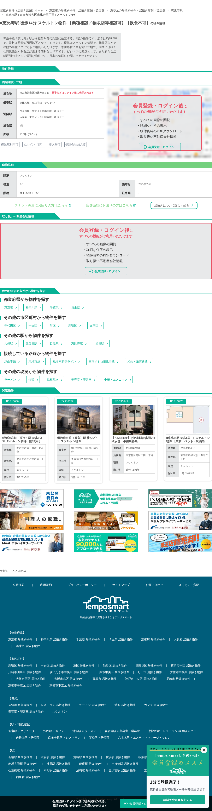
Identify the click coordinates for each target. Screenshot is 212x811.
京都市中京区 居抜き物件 (24, 685)
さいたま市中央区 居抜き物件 (68, 672)
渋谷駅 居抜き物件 (53, 757)
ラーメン (10, 379)
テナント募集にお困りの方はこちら (42, 205)
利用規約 (46, 584)
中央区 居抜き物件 (53, 665)
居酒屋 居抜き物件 (20, 705)
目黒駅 (54, 343)
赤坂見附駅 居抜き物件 (23, 763)
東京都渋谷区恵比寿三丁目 (35, 92)
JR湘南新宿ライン (64, 361)
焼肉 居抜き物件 (125, 705)
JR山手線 (37, 102)
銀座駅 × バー (187, 731)
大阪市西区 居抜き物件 (31, 678)
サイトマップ (121, 584)
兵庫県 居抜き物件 (28, 646)
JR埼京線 (34, 361)
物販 (31, 379)
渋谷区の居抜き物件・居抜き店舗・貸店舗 (137, 10)
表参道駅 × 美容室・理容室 (122, 731)
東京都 (8, 307)
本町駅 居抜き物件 (56, 770)
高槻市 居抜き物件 (105, 678)
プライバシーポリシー (82, 584)
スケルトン (26, 175)
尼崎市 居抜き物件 (178, 678)
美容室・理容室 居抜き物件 (26, 711)
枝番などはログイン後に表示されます (73, 92)
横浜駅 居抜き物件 (118, 757)
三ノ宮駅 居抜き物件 (122, 770)
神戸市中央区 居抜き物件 (141, 678)
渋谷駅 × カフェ (53, 731)
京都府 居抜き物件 (153, 639)
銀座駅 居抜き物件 (91, 763)
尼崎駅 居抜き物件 (88, 770)
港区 (53, 325)
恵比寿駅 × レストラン (163, 731)
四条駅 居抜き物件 (28, 777)
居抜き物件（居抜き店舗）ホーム (21, 10)
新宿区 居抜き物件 (20, 665)
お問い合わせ (154, 584)
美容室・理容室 (81, 379)
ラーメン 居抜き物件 (92, 705)
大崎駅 (8, 343)
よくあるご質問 (189, 584)
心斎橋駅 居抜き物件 (21, 770)
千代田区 (10, 325)
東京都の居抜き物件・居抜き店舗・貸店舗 (76, 10)
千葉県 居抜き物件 (88, 639)
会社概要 (18, 584)
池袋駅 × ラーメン (84, 731)
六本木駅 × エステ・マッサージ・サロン (144, 737)
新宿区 (72, 325)
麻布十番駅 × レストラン (64, 737)
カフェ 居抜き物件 (156, 705)
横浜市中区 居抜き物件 (186, 665)
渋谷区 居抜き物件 (115, 665)
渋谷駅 (99, 343)
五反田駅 (31, 343)
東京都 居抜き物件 (20, 639)
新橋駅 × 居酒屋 (99, 737)
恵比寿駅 (177, 10)
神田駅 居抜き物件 (59, 763)
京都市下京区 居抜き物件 (65, 685)
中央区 (33, 325)
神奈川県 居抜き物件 (54, 639)
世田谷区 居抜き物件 (148, 665)
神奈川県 (31, 307)
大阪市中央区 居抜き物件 (186, 672)
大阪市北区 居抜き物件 (69, 678)
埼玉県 (75, 307)
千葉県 (54, 307)
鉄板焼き (53, 379)
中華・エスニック (115, 379)
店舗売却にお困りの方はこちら (109, 205)
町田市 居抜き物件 (150, 672)
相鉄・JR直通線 (137, 361)
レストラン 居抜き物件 (56, 705)
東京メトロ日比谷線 (102, 361)
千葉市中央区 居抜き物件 (112, 672)
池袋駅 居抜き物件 (85, 757)
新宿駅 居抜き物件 (20, 757)
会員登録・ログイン (161, 147)
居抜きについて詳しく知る (171, 205)
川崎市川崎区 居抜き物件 (24, 672)
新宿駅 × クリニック (21, 731)
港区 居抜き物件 (83, 665)
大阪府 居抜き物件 (186, 639)
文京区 (94, 325)
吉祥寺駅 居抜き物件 (125, 763)
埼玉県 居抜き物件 (121, 639)
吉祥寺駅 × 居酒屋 (28, 737)
